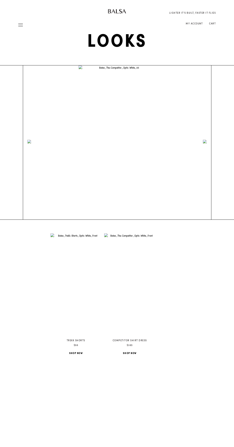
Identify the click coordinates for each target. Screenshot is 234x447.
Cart (212, 23)
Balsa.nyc (117, 11)
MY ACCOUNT (194, 23)
